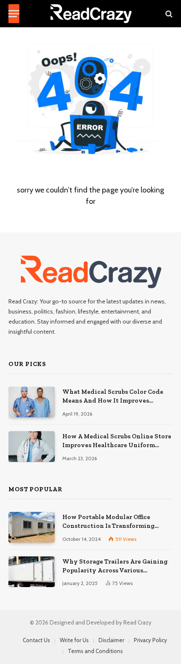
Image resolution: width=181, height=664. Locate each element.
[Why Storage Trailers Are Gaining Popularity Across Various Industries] (31, 571)
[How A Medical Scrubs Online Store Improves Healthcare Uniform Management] (31, 446)
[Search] (168, 13)
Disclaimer (111, 640)
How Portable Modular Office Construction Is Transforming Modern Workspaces (108, 526)
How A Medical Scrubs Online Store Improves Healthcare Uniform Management (116, 445)
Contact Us (36, 640)
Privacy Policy (150, 640)
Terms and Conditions (95, 651)
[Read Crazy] (90, 13)
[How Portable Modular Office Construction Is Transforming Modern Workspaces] (31, 527)
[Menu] (13, 13)
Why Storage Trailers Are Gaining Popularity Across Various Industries (115, 570)
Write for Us (74, 640)
